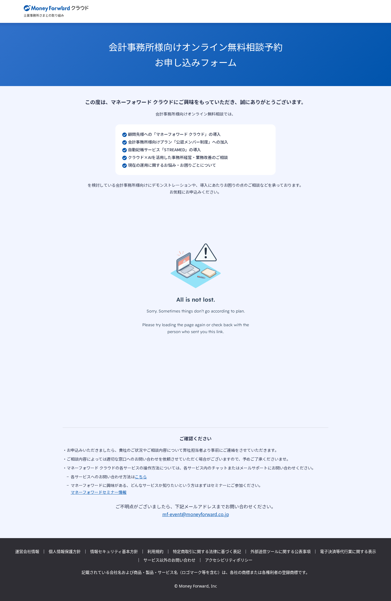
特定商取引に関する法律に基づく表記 (207, 552)
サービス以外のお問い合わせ (169, 560)
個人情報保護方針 (65, 552)
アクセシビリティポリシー (228, 560)
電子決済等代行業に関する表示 (348, 552)
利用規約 (155, 552)
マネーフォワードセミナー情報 (99, 492)
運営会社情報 (27, 552)
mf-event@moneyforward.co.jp (195, 514)
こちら (141, 476)
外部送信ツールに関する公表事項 (280, 552)
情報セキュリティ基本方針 (114, 552)
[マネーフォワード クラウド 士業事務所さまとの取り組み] (56, 11)
